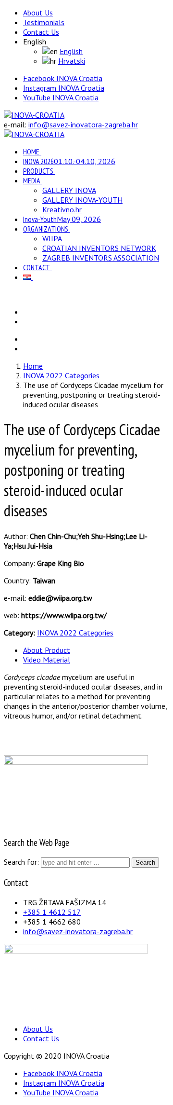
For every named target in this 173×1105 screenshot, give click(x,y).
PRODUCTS (38, 171)
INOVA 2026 (69, 161)
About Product (46, 650)
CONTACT (36, 267)
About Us (38, 12)
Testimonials (43, 22)
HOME (31, 151)
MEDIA (31, 180)
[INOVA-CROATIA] (34, 115)
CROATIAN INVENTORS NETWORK (99, 248)
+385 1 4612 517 (52, 912)
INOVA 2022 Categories (75, 632)
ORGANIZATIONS (45, 229)
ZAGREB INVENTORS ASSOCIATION (100, 257)
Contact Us (41, 32)
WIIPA (52, 238)
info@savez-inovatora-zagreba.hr (83, 124)
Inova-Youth (62, 219)
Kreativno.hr (62, 209)
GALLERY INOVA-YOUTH (82, 200)
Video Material (46, 659)
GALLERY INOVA (69, 190)
